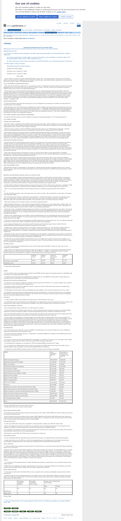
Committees (41, 32)
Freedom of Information (23, 518)
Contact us (78, 23)
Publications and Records (34, 35)
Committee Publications (45, 35)
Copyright (43, 518)
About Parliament (38, 30)
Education (59, 30)
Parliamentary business (14, 30)
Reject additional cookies (48, 17)
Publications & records (50, 32)
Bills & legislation (33, 32)
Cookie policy (54, 518)
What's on (25, 32)
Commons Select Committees (71, 35)
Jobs (30, 518)
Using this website (36, 518)
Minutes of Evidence (29, 38)
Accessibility (59, 23)
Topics (71, 32)
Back (9, 502)
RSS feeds (72, 23)
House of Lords (18, 32)
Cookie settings (66, 17)
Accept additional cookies (26, 17)
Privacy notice (48, 518)
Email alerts (65, 23)
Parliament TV (60, 32)
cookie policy (61, 12)
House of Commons (8, 32)
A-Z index (5, 518)
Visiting (53, 30)
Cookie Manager (61, 518)
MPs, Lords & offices (27, 30)
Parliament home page (13, 35)
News (67, 32)
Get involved (47, 30)
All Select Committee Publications (57, 35)
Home (5, 30)
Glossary (10, 518)
